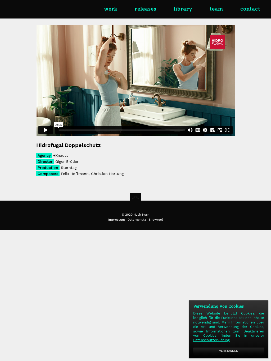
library (183, 9)
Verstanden (228, 351)
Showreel (156, 219)
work (111, 9)
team (216, 9)
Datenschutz (137, 219)
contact (250, 9)
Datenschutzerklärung (211, 340)
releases (145, 9)
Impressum (116, 219)
